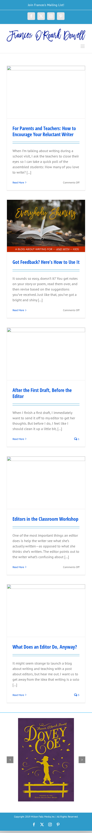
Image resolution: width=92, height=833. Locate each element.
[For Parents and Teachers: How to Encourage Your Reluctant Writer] (46, 92)
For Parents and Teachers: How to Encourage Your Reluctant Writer (44, 131)
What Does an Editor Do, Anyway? (45, 646)
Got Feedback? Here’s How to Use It (46, 261)
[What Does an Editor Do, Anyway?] (46, 610)
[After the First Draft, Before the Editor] (46, 354)
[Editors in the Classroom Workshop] (46, 482)
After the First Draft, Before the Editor (42, 393)
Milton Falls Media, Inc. (43, 816)
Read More (18, 182)
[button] (10, 759)
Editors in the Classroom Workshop (45, 518)
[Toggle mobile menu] (83, 46)
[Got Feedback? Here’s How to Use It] (46, 226)
